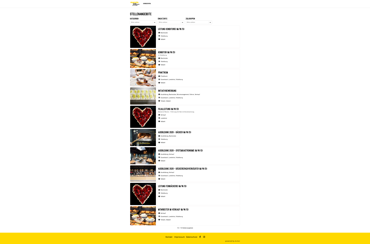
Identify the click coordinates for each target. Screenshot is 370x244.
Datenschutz (191, 237)
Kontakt (169, 237)
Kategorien (134, 18)
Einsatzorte (162, 18)
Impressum (179, 237)
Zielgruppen (190, 18)
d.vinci (237, 241)
